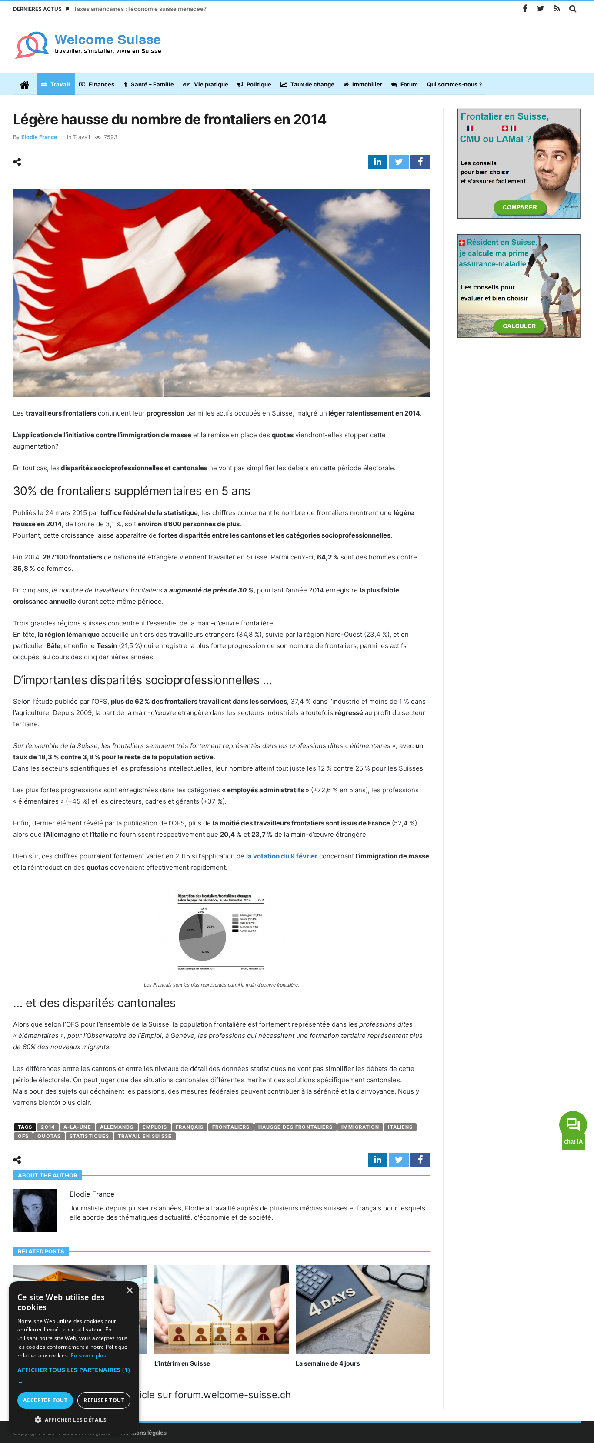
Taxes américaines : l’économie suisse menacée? (140, 8)
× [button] (129, 1290)
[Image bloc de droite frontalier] (519, 163)
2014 (47, 1127)
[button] (73, 1375)
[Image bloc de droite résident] (519, 285)
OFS (23, 1136)
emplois (155, 1127)
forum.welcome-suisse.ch (232, 1394)
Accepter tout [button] (45, 1400)
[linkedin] (377, 162)
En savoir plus (88, 1355)
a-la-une (77, 1127)
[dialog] (74, 1357)
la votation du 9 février (281, 856)
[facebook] (420, 162)
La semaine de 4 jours (328, 1363)
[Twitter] (541, 9)
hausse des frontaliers (295, 1127)
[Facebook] (525, 9)
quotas (49, 1136)
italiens (400, 1127)
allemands (117, 1127)
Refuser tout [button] (103, 1400)
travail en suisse (145, 1136)
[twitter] (399, 162)
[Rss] (557, 9)
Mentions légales (143, 1432)
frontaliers (231, 1127)
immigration (360, 1127)
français (190, 1127)
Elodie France (39, 137)
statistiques (89, 1136)
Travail (81, 137)
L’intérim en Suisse (182, 1363)
